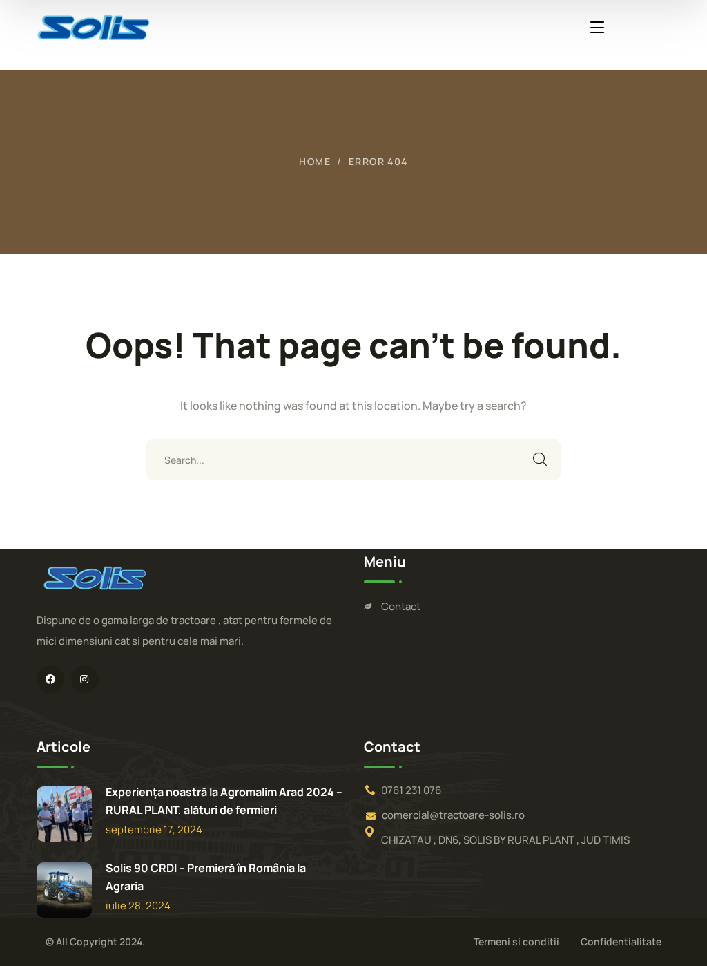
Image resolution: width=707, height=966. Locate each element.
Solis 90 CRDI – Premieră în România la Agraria (206, 876)
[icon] (50, 679)
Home (315, 161)
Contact (400, 606)
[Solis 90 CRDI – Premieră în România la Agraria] (64, 890)
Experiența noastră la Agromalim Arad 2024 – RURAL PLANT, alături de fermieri (224, 800)
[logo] (94, 26)
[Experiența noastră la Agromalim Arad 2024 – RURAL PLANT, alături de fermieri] (64, 814)
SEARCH (540, 459)
